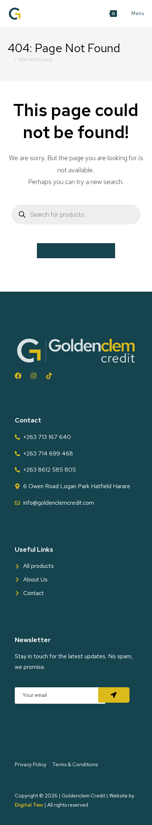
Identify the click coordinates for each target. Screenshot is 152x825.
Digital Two (29, 804)
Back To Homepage (76, 251)
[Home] (9, 60)
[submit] (113, 695)
